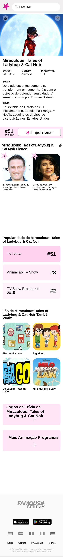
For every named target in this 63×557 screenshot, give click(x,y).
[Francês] (31, 533)
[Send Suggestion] (60, 146)
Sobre (10, 543)
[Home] (31, 504)
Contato (22, 543)
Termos (52, 543)
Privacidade (37, 543)
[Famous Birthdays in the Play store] (42, 522)
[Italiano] (42, 533)
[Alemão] (52, 533)
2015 (11, 74)
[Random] (57, 18)
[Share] (5, 18)
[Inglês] (10, 533)
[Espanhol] (20, 533)
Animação (27, 74)
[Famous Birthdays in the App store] (21, 522)
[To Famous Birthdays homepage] (6, 6)
